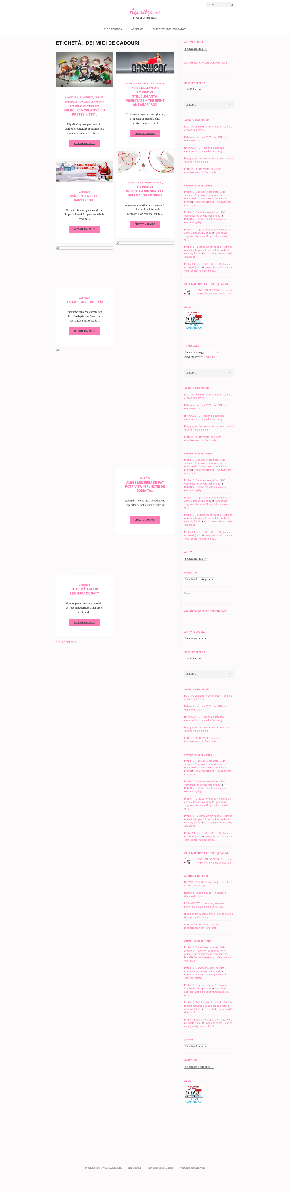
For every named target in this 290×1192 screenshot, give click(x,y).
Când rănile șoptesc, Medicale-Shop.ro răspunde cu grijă (206, 236)
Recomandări (78, 106)
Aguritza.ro (145, 11)
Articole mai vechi (66, 641)
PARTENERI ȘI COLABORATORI (169, 29)
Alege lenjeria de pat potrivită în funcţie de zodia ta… (145, 487)
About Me (137, 29)
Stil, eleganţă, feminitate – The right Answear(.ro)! (145, 100)
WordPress (199, 1168)
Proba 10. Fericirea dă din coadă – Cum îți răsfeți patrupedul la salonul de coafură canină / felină (208, 250)
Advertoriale (73, 97)
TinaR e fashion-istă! (84, 302)
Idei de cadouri (95, 102)
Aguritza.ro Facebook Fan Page (205, 62)
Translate (209, 356)
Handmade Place (75, 102)
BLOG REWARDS (113, 29)
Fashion (135, 88)
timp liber (93, 106)
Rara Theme (167, 1168)
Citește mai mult (84, 143)
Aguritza (94, 82)
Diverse (99, 97)
